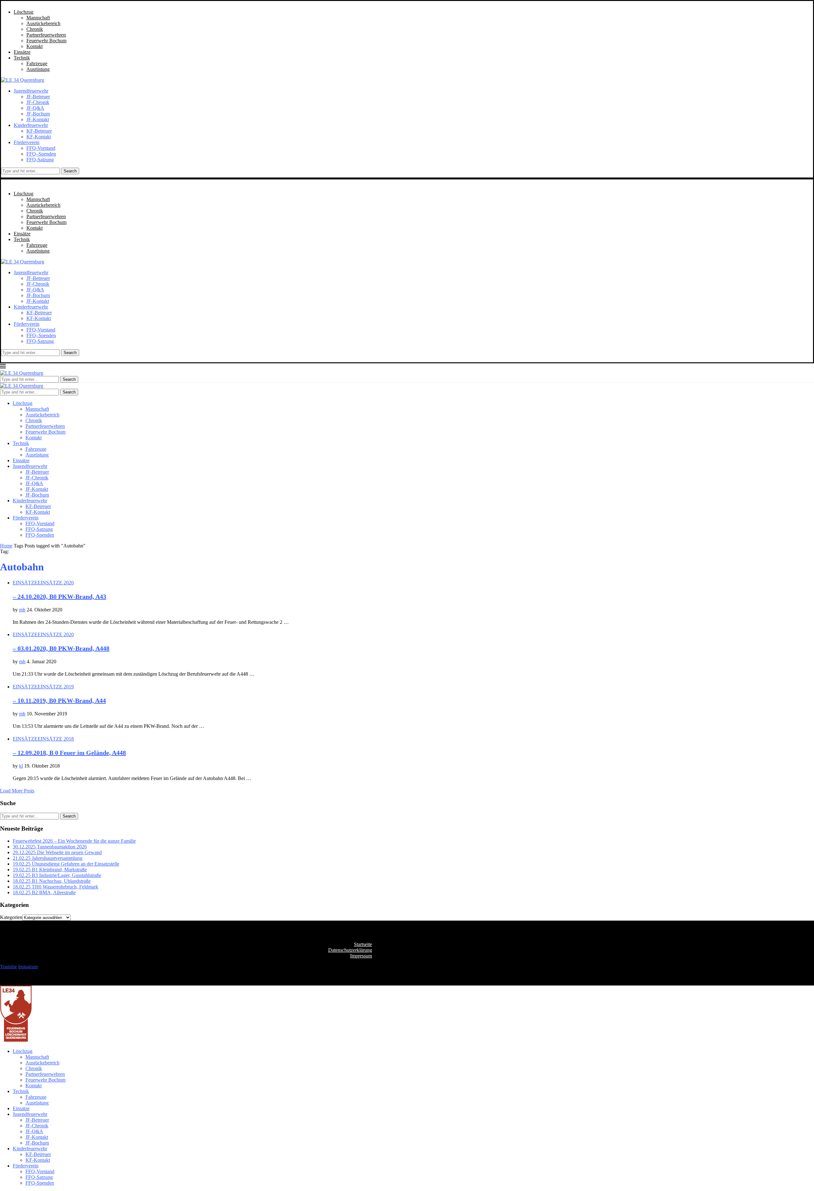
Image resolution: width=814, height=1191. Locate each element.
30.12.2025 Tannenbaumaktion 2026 (50, 846)
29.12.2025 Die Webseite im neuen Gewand (57, 852)
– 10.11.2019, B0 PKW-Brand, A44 (59, 700)
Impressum (361, 955)
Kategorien (11, 917)
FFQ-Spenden (39, 535)
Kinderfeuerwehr (31, 125)
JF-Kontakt (37, 119)
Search (70, 171)
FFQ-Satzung (40, 159)
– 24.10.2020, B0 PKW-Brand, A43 (59, 596)
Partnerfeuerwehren (46, 35)
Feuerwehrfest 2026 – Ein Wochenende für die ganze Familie (74, 841)
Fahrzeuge (36, 63)
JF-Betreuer (38, 96)
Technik (22, 57)
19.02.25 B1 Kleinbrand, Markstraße (50, 869)
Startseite (363, 944)
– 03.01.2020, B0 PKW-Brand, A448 (61, 648)
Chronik (34, 29)
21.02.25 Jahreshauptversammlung (47, 858)
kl (21, 766)
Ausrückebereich (43, 23)
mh (22, 609)
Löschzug (23, 12)
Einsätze (22, 52)
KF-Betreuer (39, 131)
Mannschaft (38, 17)
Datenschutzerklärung (350, 950)
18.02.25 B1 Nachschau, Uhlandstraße (52, 881)
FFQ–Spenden (41, 154)
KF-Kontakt (38, 136)
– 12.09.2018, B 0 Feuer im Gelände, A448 (69, 752)
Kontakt (34, 46)
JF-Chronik (37, 102)
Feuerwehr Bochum (46, 40)
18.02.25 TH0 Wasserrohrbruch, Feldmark (55, 886)
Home (6, 545)
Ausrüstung (38, 69)
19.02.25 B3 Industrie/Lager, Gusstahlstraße (57, 875)
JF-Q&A (35, 108)
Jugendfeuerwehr (31, 91)
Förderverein (26, 142)
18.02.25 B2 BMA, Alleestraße (44, 892)
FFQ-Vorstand (40, 148)
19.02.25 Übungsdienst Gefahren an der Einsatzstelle (66, 864)
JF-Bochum (38, 113)
